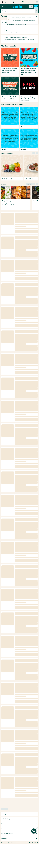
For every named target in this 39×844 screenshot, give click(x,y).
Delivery (3, 814)
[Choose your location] (31, 6)
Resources (4, 824)
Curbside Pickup (5, 819)
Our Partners (4, 829)
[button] (33, 831)
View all (29, 184)
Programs (4, 838)
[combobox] (18, 10)
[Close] (36, 16)
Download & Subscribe (7, 833)
